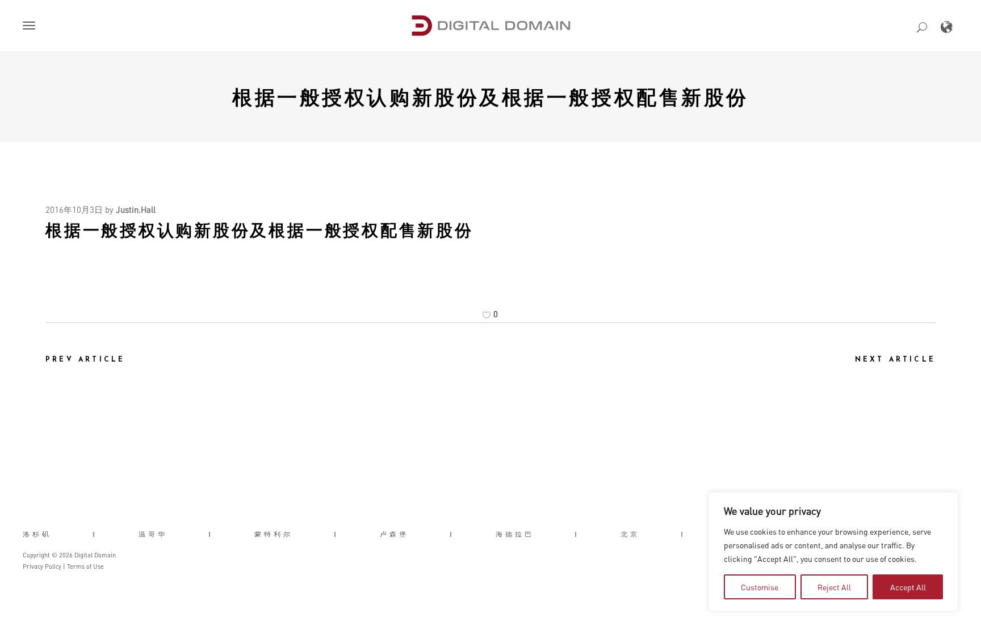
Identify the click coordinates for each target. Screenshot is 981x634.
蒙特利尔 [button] (273, 534)
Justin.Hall (136, 209)
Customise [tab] (759, 587)
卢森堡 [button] (394, 534)
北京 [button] (630, 534)
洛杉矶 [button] (37, 534)
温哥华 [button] (153, 534)
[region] (833, 551)
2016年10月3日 (74, 209)
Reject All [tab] (834, 587)
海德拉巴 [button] (515, 534)
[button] (31, 26)
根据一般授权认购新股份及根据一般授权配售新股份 (490, 96)
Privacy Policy (42, 566)
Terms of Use (85, 566)
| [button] (95, 534)
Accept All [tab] (908, 587)
